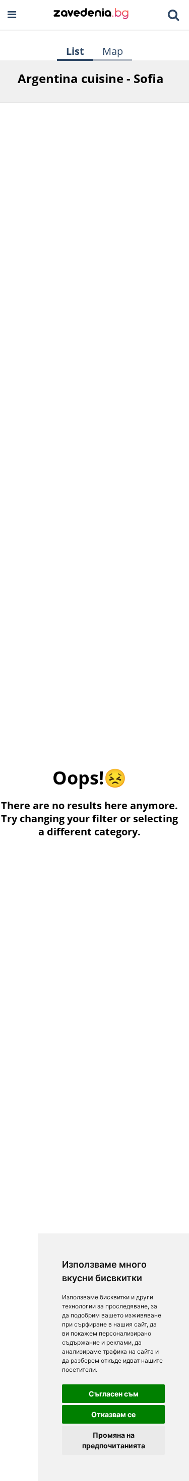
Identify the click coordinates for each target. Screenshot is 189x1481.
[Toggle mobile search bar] (173, 15)
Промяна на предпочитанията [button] (113, 1440)
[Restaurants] (91, 14)
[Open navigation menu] (12, 15)
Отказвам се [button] (113, 1414)
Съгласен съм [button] (114, 1393)
